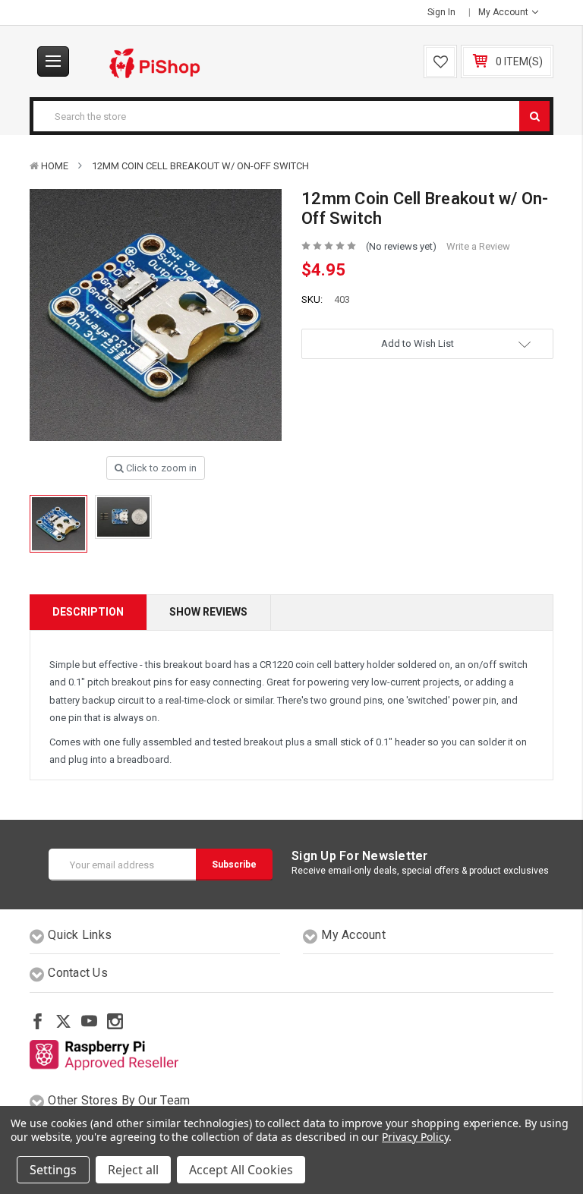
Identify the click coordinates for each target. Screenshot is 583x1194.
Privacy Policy (415, 1136)
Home (54, 166)
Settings (53, 1169)
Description (88, 612)
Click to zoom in (160, 468)
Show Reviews (208, 612)
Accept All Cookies (241, 1169)
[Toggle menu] (53, 61)
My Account (504, 12)
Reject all (133, 1169)
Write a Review (478, 246)
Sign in (441, 12)
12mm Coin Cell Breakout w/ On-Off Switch (200, 166)
